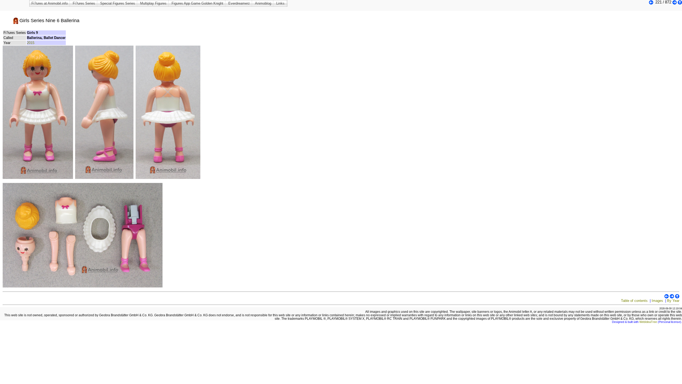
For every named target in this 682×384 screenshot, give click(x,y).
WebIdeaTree (648, 321)
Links (280, 3)
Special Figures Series (117, 3)
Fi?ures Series (84, 3)
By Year (673, 301)
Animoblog (263, 3)
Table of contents (634, 301)
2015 (30, 43)
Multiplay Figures (153, 3)
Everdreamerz (239, 3)
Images (657, 301)
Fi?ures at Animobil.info (49, 3)
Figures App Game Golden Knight (197, 3)
